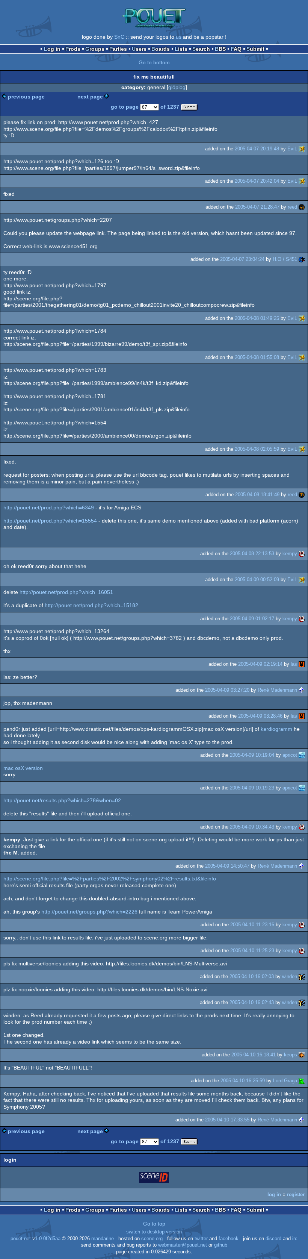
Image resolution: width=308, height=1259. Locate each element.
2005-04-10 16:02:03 (251, 976)
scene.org (152, 1238)
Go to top (154, 1224)
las (294, 664)
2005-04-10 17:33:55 (227, 1120)
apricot (289, 755)
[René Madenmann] (302, 690)
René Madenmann (277, 690)
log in (274, 1194)
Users (139, 49)
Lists (181, 49)
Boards (160, 49)
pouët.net (21, 1238)
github (220, 1245)
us (178, 37)
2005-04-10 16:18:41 (253, 1054)
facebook (229, 1238)
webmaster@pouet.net (182, 1245)
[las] (302, 664)
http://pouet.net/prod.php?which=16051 (66, 592)
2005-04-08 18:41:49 (257, 494)
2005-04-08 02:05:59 (257, 449)
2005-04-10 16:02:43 (251, 1002)
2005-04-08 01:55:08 (257, 357)
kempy (289, 553)
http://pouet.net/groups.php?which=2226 (89, 912)
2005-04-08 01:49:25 (257, 318)
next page (90, 97)
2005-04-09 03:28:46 (260, 716)
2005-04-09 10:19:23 (252, 788)
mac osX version (23, 768)
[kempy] (302, 553)
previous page (26, 97)
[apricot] (302, 755)
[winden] (302, 976)
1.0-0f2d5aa (47, 1238)
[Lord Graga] (302, 1080)
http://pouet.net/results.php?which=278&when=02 (62, 800)
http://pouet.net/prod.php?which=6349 (48, 508)
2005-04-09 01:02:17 (252, 618)
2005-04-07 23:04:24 (242, 259)
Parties (118, 49)
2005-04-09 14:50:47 (227, 866)
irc (294, 1238)
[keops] (302, 1054)
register (296, 1194)
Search (201, 49)
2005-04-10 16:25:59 (242, 1080)
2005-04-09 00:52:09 (257, 579)
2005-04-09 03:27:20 (227, 690)
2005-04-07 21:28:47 (257, 207)
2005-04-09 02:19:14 (260, 664)
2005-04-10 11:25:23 (252, 950)
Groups (94, 49)
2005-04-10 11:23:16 (252, 924)
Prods (72, 49)
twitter (201, 1238)
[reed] (302, 207)
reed (292, 207)
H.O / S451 (285, 259)
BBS (220, 49)
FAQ (236, 49)
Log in (52, 49)
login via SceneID (154, 1178)
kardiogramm (276, 729)
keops (290, 1054)
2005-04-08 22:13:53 (252, 553)
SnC (119, 37)
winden (289, 976)
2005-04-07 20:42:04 (257, 181)
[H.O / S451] (302, 259)
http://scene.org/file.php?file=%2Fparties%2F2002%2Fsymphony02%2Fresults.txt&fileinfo (109, 879)
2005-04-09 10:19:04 (252, 755)
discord (273, 1238)
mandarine (102, 1238)
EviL (292, 149)
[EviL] (302, 149)
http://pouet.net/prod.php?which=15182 (91, 605)
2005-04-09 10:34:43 (252, 827)
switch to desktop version (154, 1232)
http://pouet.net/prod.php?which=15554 (50, 521)
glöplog (177, 87)
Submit (255, 49)
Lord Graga (285, 1080)
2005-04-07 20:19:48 (257, 149)
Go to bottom (154, 62)
